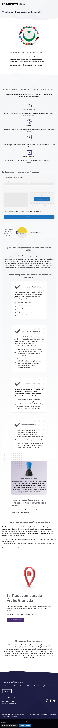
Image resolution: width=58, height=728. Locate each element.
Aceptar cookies (25, 725)
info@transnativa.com (41, 113)
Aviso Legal (53, 714)
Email (31, 181)
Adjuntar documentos (36, 191)
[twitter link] (51, 700)
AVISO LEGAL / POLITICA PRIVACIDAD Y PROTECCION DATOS (27, 211)
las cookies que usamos (38, 721)
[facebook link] (54, 700)
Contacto (7, 691)
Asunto (6, 191)
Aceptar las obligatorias (9, 725)
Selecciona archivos (42, 199)
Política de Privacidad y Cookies (39, 714)
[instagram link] (47, 700)
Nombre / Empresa (9, 181)
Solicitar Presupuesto (15, 620)
